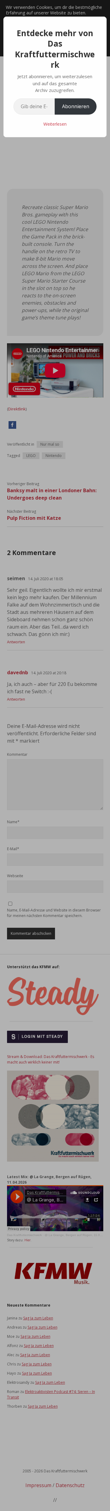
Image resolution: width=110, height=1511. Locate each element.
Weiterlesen (55, 124)
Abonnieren (75, 106)
